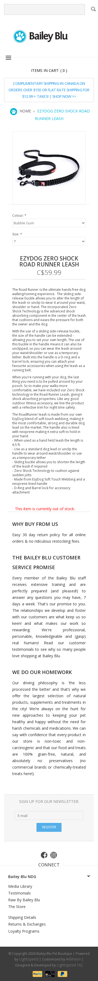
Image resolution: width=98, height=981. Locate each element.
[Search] (93, 9)
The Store (17, 906)
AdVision (73, 959)
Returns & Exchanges (27, 924)
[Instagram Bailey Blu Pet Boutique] (54, 855)
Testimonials (19, 893)
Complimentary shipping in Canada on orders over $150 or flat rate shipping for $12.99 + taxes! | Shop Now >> (48, 90)
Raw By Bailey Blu (24, 899)
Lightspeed (28, 959)
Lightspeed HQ (70, 964)
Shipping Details (22, 917)
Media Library (20, 886)
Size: (17, 234)
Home (25, 111)
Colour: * (19, 215)
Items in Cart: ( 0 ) (49, 70)
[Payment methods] (37, 973)
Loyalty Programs (23, 931)
